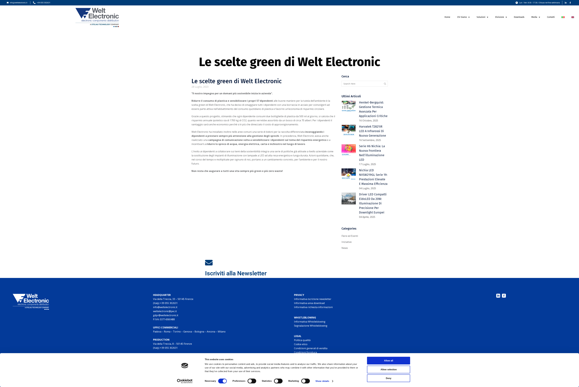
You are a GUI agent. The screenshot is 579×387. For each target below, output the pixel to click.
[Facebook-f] (570, 3)
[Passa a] (563, 17)
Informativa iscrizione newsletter (312, 299)
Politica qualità (302, 340)
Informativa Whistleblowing (309, 321)
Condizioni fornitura (305, 352)
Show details (322, 381)
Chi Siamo (462, 17)
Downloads (519, 17)
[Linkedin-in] (566, 3)
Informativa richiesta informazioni (313, 307)
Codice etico (300, 344)
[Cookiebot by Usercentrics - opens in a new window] (185, 381)
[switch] (252, 381)
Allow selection (389, 369)
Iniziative (347, 242)
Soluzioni (481, 17)
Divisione (499, 17)
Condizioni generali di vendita (310, 348)
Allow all (388, 360)
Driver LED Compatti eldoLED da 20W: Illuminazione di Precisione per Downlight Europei (373, 203)
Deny (388, 378)
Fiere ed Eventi (350, 236)
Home (447, 17)
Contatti (551, 17)
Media (534, 17)
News (345, 248)
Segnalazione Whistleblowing (310, 325)
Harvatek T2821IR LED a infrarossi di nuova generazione (372, 131)
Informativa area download (309, 303)
